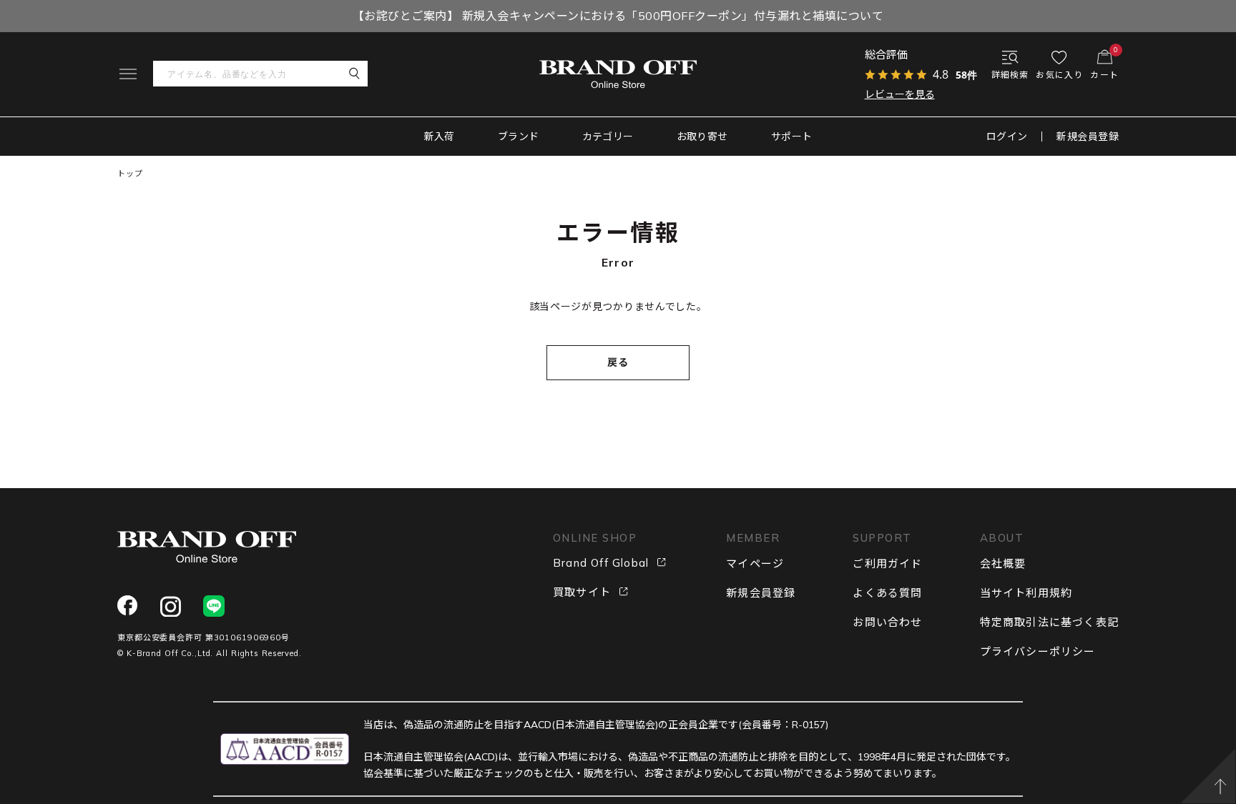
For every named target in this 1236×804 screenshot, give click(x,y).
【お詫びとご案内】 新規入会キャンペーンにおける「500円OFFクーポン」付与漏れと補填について (618, 16)
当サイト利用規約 (1026, 593)
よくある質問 (887, 593)
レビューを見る (900, 94)
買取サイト (582, 592)
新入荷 (439, 136)
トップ (130, 174)
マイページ (755, 563)
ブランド (518, 136)
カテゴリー (608, 136)
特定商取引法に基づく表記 (1049, 622)
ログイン (1007, 136)
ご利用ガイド (887, 563)
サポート (792, 136)
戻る (618, 362)
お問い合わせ (887, 622)
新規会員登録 (1087, 136)
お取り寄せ (702, 136)
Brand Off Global (601, 563)
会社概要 (1003, 563)
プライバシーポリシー (1038, 651)
